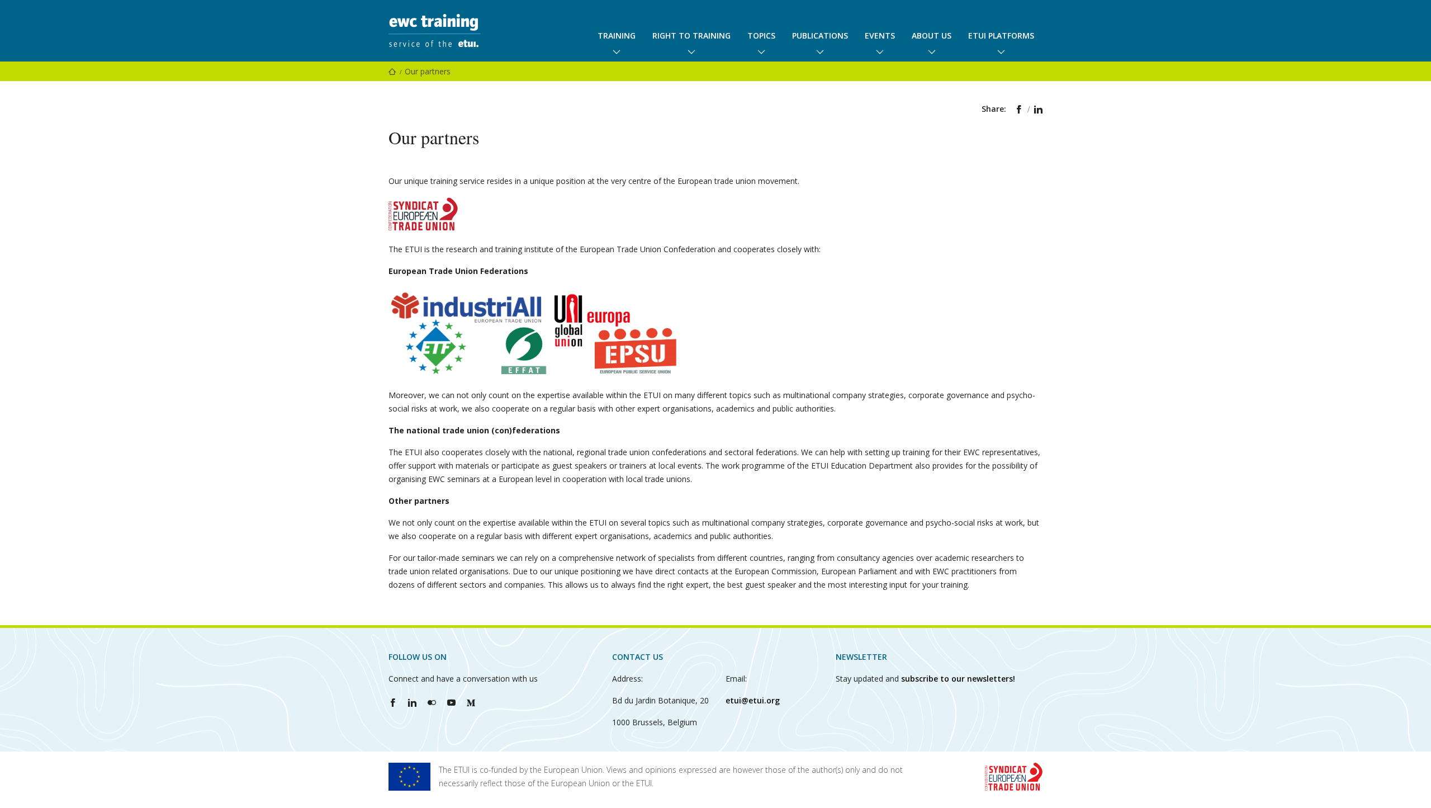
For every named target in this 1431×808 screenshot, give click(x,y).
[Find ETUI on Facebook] (392, 702)
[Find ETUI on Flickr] (432, 702)
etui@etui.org (753, 700)
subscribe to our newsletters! (958, 678)
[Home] (392, 71)
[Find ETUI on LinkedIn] (412, 702)
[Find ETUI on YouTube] (451, 702)
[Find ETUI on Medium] (471, 702)
